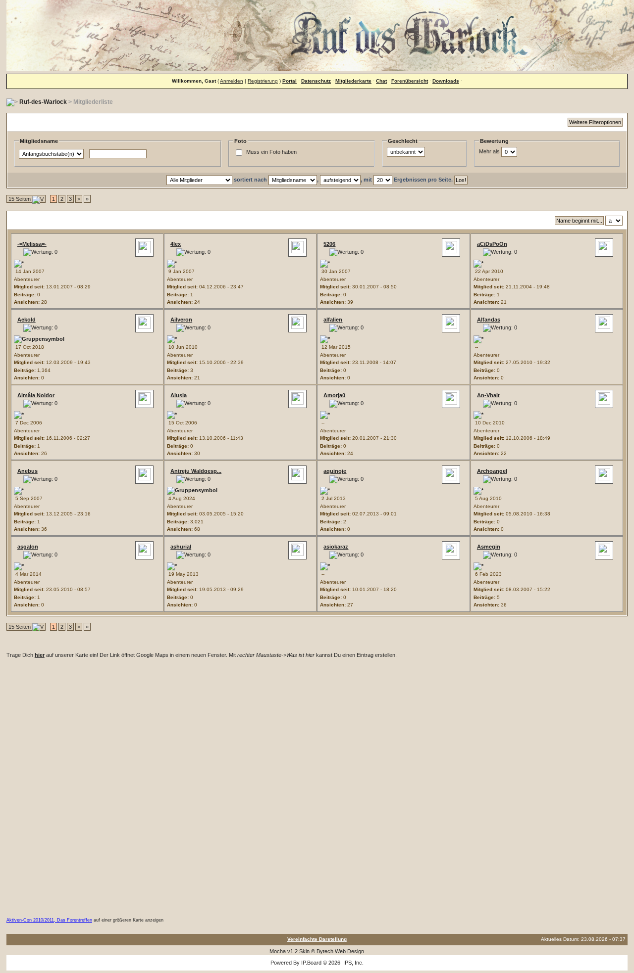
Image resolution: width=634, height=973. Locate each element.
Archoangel (492, 471)
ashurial (180, 547)
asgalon (27, 547)
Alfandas (488, 320)
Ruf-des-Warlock (43, 101)
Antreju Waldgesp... (195, 471)
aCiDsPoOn (492, 244)
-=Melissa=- (32, 244)
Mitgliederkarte (353, 81)
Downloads (445, 81)
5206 (329, 244)
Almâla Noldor (35, 395)
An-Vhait (488, 395)
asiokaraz (335, 547)
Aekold (26, 320)
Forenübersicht (409, 81)
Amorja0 (334, 395)
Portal (289, 81)
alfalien (332, 320)
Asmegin (488, 547)
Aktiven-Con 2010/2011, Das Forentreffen (49, 920)
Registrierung (263, 81)
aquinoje (334, 471)
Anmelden (231, 81)
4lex (175, 244)
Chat (381, 81)
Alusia (178, 395)
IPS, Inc (352, 963)
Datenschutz (316, 81)
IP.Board (311, 963)
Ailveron (181, 320)
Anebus (27, 471)
